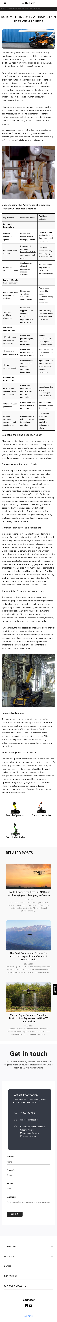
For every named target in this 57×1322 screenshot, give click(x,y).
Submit (14, 1214)
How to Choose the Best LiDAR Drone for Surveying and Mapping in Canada (28, 894)
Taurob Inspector (39, 130)
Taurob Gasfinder (15, 837)
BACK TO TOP (28, 1316)
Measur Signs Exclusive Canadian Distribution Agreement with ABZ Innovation (28, 1018)
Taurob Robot (13, 597)
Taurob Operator (15, 815)
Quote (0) (54, 989)
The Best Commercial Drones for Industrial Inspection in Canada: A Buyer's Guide (28, 956)
